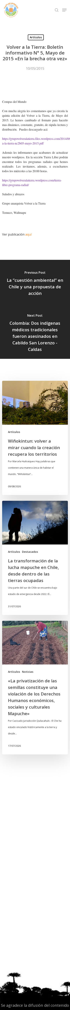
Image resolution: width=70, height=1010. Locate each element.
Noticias (27, 672)
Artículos (36, 37)
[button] (64, 10)
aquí (28, 234)
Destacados (30, 552)
